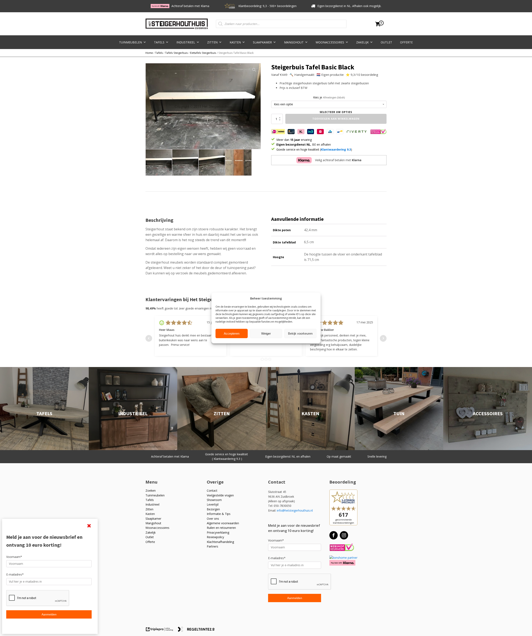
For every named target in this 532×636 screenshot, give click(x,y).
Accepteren (231, 333)
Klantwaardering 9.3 (336, 149)
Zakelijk (362, 42)
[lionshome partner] (343, 558)
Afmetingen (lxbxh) (334, 97)
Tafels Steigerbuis (176, 53)
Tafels (159, 42)
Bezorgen (213, 509)
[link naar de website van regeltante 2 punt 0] (197, 631)
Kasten (235, 42)
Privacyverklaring (218, 532)
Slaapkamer (262, 42)
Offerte (406, 42)
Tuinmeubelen (130, 42)
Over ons (213, 519)
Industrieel (185, 42)
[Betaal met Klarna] (342, 563)
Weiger (266, 333)
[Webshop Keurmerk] (341, 547)
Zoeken (150, 490)
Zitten (212, 42)
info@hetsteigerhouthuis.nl (295, 510)
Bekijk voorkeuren (300, 333)
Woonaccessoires (330, 42)
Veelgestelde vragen (220, 495)
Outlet (386, 42)
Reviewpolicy (215, 537)
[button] (254, 70)
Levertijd (212, 504)
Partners (212, 546)
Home (149, 53)
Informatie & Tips (218, 514)
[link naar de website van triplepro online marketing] (161, 631)
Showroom (214, 500)
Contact (212, 490)
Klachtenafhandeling (220, 542)
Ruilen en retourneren (221, 528)
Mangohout (294, 42)
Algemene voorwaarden (223, 523)
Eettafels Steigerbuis (203, 53)
